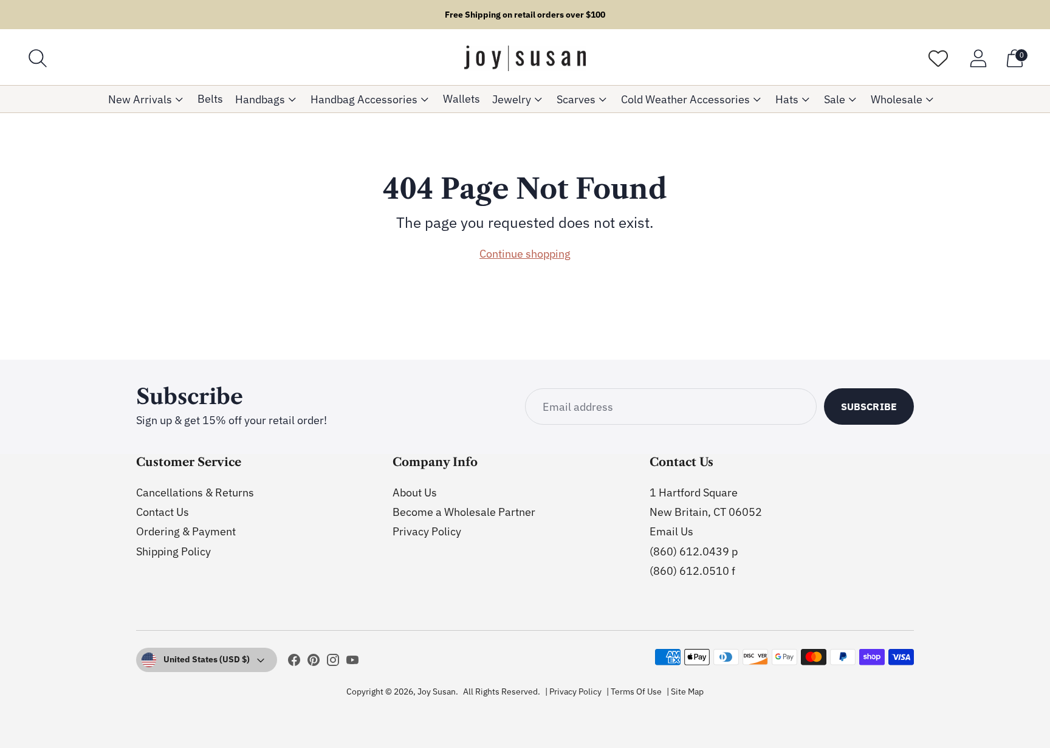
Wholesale (896, 99)
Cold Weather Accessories (685, 99)
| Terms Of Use (634, 691)
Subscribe (869, 406)
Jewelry (511, 99)
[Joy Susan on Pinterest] (313, 662)
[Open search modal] (38, 58)
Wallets (461, 99)
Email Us (671, 531)
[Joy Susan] (525, 58)
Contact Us (162, 512)
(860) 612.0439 (689, 551)
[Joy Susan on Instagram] (333, 662)
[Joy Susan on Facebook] (294, 662)
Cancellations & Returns (195, 492)
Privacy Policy (427, 531)
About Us (415, 492)
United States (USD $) (206, 659)
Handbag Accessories (364, 99)
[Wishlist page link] (938, 58)
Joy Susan (436, 691)
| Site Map (685, 691)
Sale (834, 99)
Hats (786, 99)
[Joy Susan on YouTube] (352, 662)
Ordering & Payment (186, 531)
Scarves (576, 99)
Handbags (260, 99)
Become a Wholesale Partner (464, 512)
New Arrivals (140, 99)
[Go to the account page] (978, 58)
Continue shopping (525, 254)
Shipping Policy (173, 551)
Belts (210, 99)
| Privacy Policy (573, 691)
